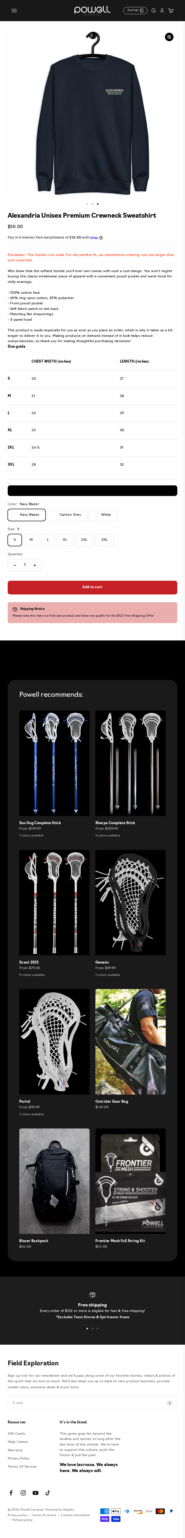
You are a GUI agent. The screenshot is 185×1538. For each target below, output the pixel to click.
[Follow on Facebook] (11, 1493)
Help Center (18, 1442)
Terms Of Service (22, 1467)
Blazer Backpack (33, 1241)
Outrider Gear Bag (111, 1102)
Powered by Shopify (59, 1509)
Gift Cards (16, 1434)
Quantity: (15, 554)
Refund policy (23, 1520)
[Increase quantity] (35, 565)
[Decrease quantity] (15, 565)
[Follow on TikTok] (48, 1493)
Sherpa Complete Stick (115, 823)
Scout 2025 (29, 963)
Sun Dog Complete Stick (40, 823)
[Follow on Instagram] (23, 1493)
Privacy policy (17, 1515)
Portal (24, 1102)
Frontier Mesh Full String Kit (120, 1241)
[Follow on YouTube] (35, 1493)
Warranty (15, 1450)
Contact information (75, 1515)
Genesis (102, 963)
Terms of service (44, 1515)
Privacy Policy (19, 1458)
